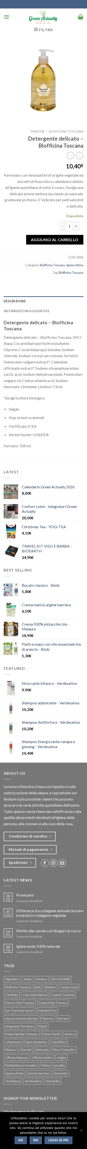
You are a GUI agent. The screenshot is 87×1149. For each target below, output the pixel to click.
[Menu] (6, 17)
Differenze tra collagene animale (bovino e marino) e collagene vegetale (49, 913)
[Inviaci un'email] (62, 863)
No (35, 1140)
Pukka (45, 1065)
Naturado (42, 1050)
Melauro (10, 1050)
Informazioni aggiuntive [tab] (26, 311)
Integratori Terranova (20, 1026)
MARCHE (37, 131)
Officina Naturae (16, 1058)
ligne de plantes (36, 1042)
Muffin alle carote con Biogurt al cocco (48, 930)
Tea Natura (12, 1081)
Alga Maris (12, 979)
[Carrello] (80, 17)
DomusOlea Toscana (53, 1003)
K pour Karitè (51, 1034)
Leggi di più (58, 1140)
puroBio (59, 1065)
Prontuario (25, 895)
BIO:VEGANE (60, 979)
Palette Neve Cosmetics (21, 1065)
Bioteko (50, 987)
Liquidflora (58, 1042)
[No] (81, 1132)
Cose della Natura (34, 995)
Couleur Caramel (62, 995)
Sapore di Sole (14, 1073)
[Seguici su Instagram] (54, 863)
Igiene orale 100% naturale (38, 946)
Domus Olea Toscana (19, 1003)
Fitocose (47, 1018)
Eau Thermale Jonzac (19, 1010)
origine (61, 1058)
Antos (28, 979)
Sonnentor (61, 1073)
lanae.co (70, 1034)
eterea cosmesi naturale (21, 1018)
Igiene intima (74, 265)
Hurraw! (63, 1018)
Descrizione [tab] (15, 301)
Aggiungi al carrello (55, 239)
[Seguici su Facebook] (45, 863)
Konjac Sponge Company (21, 1034)
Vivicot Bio (53, 1081)
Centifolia (11, 995)
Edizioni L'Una (47, 1010)
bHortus (41, 979)
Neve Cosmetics (64, 1050)
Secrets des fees (39, 1073)
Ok (20, 1140)
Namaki (26, 1050)
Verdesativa (33, 1081)
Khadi (43, 1026)
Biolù (37, 987)
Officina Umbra (42, 1058)
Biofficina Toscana (66, 131)
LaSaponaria (13, 1042)
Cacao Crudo (69, 987)
